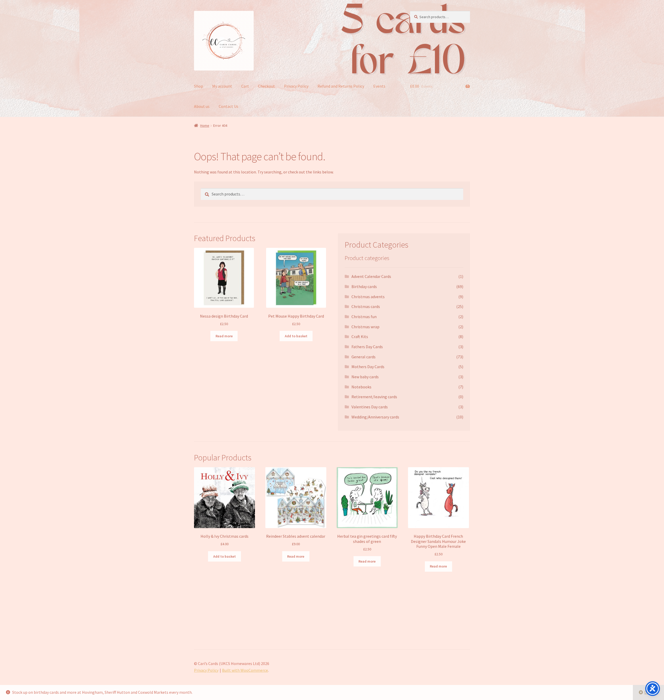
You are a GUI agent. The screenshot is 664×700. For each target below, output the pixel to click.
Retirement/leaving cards (374, 396)
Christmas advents (368, 296)
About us (202, 106)
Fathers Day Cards (367, 346)
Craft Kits (359, 336)
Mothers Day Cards (367, 366)
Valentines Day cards (369, 406)
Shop (198, 86)
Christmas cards (365, 306)
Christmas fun (364, 316)
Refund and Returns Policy (340, 86)
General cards (363, 356)
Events (379, 86)
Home (204, 125)
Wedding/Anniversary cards (375, 416)
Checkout (266, 86)
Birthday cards (364, 286)
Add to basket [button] (296, 336)
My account (222, 86)
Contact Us (228, 106)
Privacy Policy (296, 86)
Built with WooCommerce (245, 670)
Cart (245, 86)
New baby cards (365, 376)
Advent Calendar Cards (371, 276)
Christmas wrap (365, 326)
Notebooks (361, 386)
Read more (224, 336)
